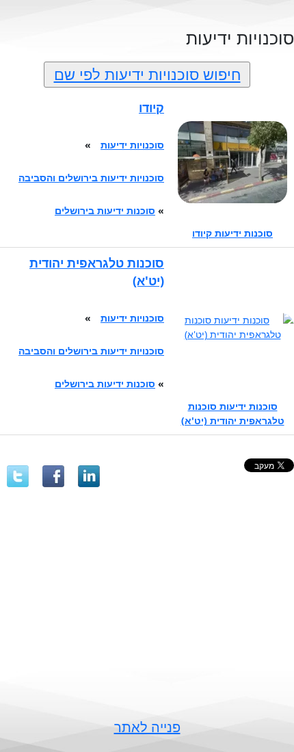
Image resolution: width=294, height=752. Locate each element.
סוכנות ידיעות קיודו (232, 232)
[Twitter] (18, 476)
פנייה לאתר (147, 727)
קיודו (151, 107)
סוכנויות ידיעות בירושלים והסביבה (91, 177)
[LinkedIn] (89, 476)
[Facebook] (53, 476)
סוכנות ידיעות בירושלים (105, 210)
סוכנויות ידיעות (132, 144)
